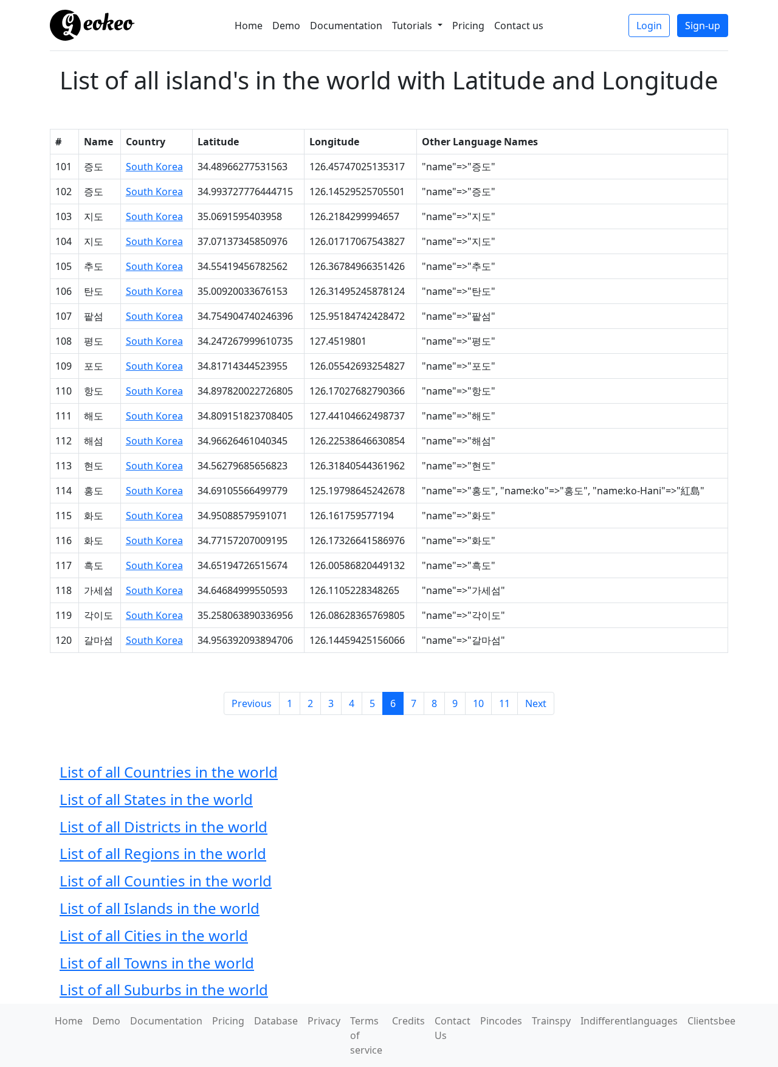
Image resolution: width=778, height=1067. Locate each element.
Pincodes (501, 1020)
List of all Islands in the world (160, 908)
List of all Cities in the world (154, 935)
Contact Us (452, 1028)
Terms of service (366, 1035)
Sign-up (702, 25)
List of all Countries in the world (169, 772)
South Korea (154, 166)
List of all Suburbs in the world (164, 989)
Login (649, 25)
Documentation (346, 25)
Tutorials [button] (413, 25)
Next (535, 703)
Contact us (518, 25)
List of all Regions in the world (163, 853)
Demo (286, 25)
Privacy (324, 1020)
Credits (408, 1020)
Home (249, 25)
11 (504, 703)
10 (478, 703)
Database (276, 1020)
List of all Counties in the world (166, 881)
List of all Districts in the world (163, 827)
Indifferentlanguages (629, 1020)
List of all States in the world (156, 799)
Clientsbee (711, 1020)
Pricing (468, 25)
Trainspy (551, 1020)
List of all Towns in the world (157, 963)
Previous (252, 703)
